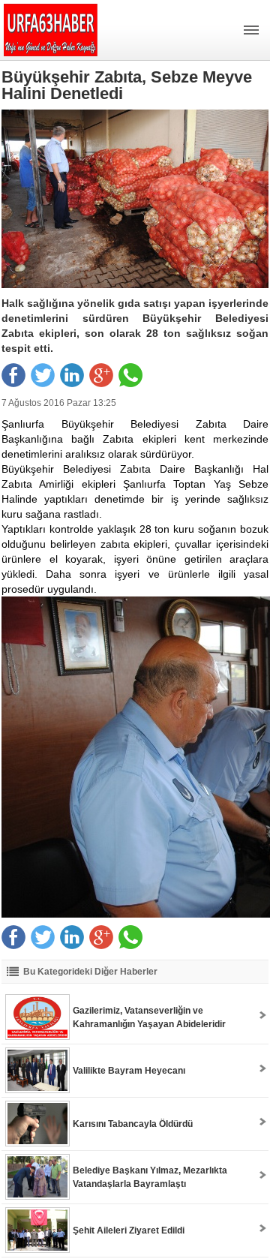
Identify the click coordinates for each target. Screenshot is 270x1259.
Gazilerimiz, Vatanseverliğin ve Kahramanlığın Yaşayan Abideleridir (149, 1017)
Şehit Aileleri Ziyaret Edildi (128, 1230)
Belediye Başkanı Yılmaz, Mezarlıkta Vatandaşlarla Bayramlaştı (150, 1177)
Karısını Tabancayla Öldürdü (133, 1124)
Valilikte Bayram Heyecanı (129, 1070)
